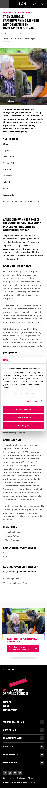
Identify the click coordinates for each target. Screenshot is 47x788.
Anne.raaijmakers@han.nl (18, 583)
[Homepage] (23, 4)
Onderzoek (9, 746)
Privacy (30, 778)
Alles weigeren (23, 425)
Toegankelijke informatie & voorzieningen (19, 39)
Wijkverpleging (9, 34)
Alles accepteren (23, 409)
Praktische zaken (12, 738)
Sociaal (6, 43)
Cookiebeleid (8, 778)
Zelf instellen (22, 417)
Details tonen (33, 401)
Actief (20, 34)
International (10, 762)
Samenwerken (10, 754)
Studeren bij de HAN (13, 722)
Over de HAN (9, 730)
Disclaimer (21, 778)
